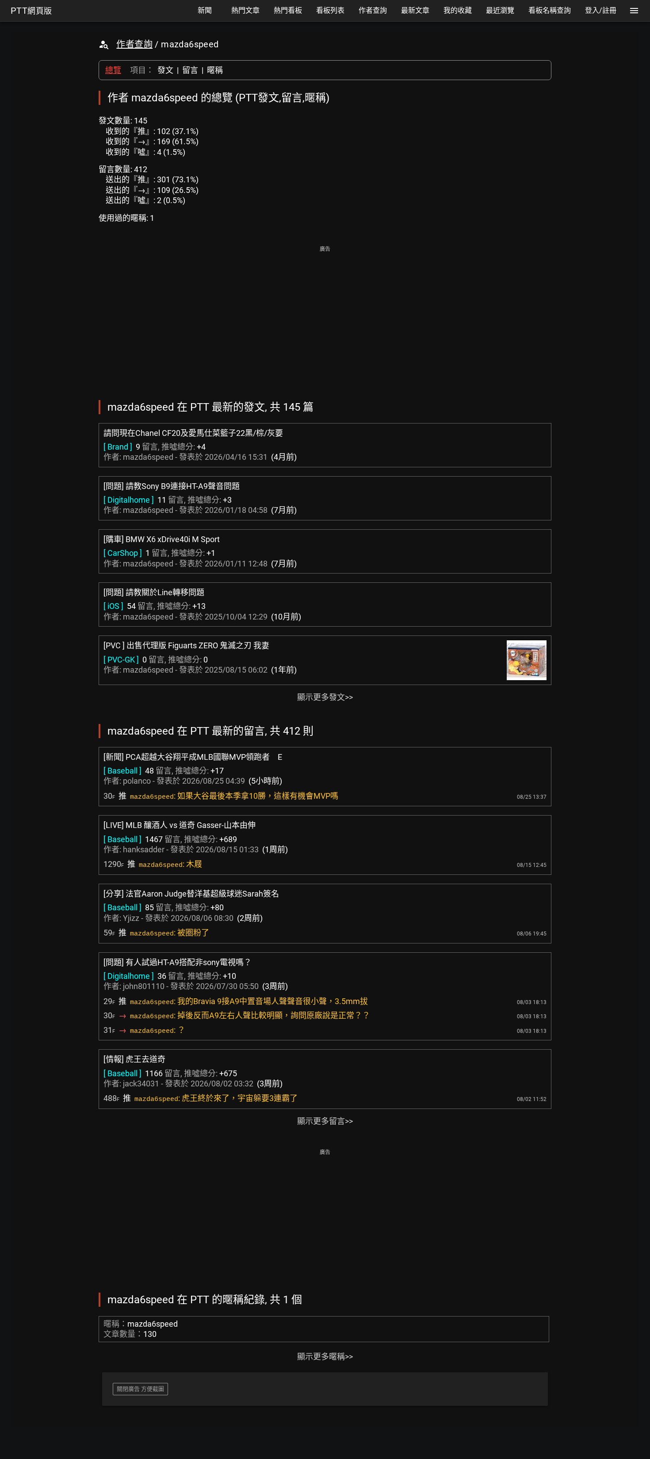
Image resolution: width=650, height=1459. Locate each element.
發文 (165, 70)
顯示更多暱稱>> (325, 1356)
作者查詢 (134, 44)
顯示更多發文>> (325, 697)
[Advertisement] (325, 317)
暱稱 (215, 70)
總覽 (113, 70)
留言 (190, 70)
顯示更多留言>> (325, 1121)
